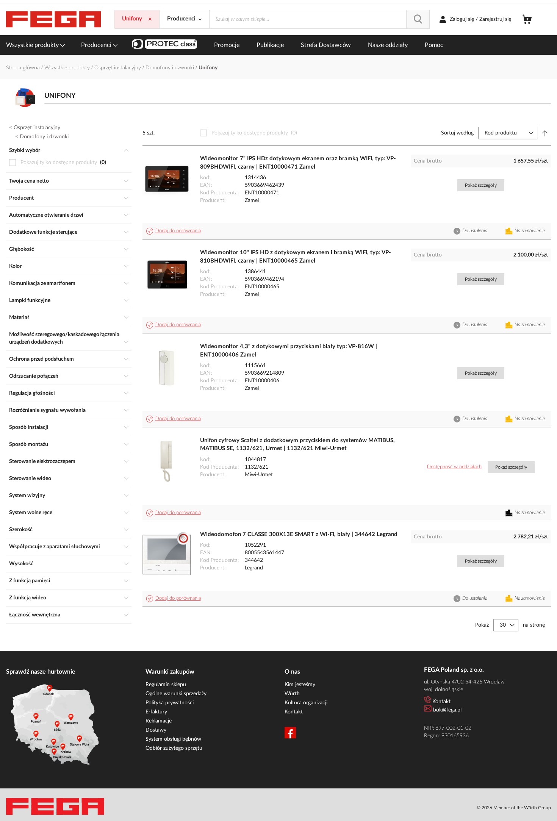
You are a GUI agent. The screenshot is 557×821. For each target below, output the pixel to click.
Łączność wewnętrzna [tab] (34, 615)
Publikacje (270, 45)
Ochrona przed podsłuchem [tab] (41, 359)
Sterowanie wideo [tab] (30, 478)
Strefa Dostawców (326, 45)
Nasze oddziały (388, 45)
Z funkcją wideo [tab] (27, 598)
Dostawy (156, 730)
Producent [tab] (21, 198)
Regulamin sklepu (166, 684)
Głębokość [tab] (21, 249)
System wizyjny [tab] (27, 495)
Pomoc (434, 45)
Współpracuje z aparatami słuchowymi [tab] (54, 546)
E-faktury (156, 712)
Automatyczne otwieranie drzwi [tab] (46, 215)
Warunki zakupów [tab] (170, 672)
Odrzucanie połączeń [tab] (33, 376)
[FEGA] (53, 19)
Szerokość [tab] (21, 529)
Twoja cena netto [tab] (29, 181)
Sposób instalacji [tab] (29, 427)
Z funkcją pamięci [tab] (29, 580)
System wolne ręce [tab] (30, 512)
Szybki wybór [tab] (24, 150)
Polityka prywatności (170, 702)
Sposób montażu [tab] (28, 444)
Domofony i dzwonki (171, 67)
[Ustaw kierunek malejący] (545, 133)
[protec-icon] (164, 45)
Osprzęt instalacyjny (118, 67)
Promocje (226, 45)
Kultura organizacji (306, 702)
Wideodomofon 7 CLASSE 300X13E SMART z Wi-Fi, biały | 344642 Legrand (298, 534)
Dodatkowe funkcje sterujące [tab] (43, 232)
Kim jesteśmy (300, 684)
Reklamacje (159, 721)
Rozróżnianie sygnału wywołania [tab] (47, 410)
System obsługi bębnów (173, 739)
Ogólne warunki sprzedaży (176, 693)
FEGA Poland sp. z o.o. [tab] (454, 670)
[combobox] (319, 19)
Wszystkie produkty (33, 45)
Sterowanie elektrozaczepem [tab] (42, 461)
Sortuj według (457, 133)
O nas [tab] (292, 672)
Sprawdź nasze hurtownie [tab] (40, 672)
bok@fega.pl (447, 710)
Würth (292, 693)
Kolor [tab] (15, 266)
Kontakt (294, 712)
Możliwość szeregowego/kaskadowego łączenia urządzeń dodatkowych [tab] (64, 338)
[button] (175, 231)
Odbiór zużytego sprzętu (174, 748)
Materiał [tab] (19, 317)
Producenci (97, 45)
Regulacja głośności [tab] (32, 393)
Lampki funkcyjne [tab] (29, 300)
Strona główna (23, 67)
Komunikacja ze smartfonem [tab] (42, 283)
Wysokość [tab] (21, 563)
